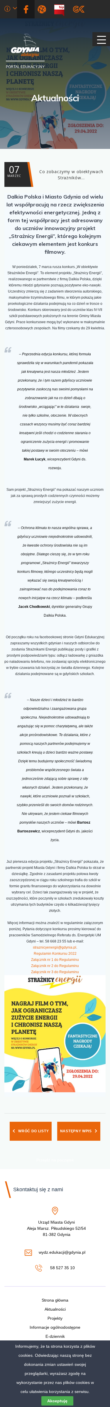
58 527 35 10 (62, 1268)
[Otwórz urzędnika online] (10, 9)
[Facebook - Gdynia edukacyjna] (26, 9)
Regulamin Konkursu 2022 (55, 954)
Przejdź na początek (55, 1160)
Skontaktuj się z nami (38, 1189)
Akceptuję (57, 1401)
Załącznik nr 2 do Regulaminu (55, 966)
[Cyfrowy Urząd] (43, 9)
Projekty (55, 1318)
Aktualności (55, 98)
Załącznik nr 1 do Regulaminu (55, 960)
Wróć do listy (33, 1131)
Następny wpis (76, 1131)
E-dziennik (55, 1336)
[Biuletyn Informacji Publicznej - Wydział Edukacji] (61, 9)
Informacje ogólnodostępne (55, 1327)
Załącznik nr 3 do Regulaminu (55, 972)
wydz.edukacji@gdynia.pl (61, 1253)
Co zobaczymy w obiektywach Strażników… (55, 171)
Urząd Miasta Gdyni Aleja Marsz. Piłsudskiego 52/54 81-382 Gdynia (56, 1229)
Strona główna (55, 1300)
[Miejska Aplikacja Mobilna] (79, 9)
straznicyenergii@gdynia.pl (54, 947)
